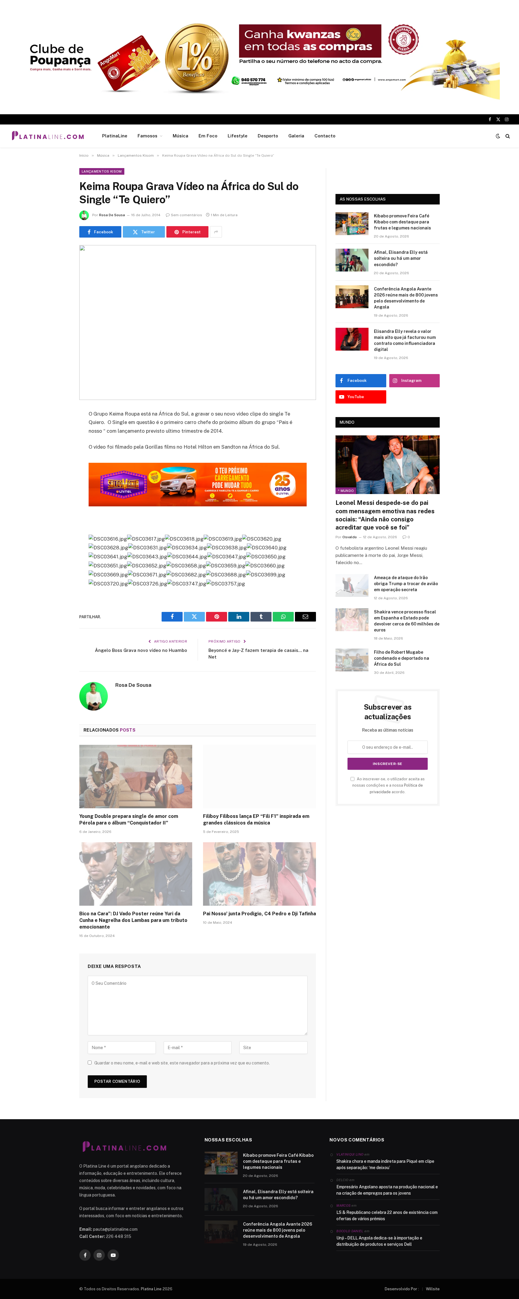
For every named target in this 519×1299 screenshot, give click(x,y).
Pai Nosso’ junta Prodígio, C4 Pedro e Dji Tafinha (259, 914)
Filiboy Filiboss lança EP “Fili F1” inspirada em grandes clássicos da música (256, 819)
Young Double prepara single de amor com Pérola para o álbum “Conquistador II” (128, 819)
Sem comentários (186, 215)
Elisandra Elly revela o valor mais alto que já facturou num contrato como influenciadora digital (405, 340)
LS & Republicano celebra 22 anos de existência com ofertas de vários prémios (387, 1215)
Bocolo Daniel (349, 1231)
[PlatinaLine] (47, 135)
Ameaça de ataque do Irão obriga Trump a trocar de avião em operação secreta (406, 583)
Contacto (324, 135)
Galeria (296, 135)
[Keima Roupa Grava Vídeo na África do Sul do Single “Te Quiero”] (197, 322)
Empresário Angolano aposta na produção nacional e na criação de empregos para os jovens (387, 1190)
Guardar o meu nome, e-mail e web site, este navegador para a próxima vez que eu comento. (182, 1063)
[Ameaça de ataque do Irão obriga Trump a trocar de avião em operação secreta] (352, 585)
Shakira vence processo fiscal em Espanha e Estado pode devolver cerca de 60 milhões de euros (406, 621)
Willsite (433, 1289)
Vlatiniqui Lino (349, 1154)
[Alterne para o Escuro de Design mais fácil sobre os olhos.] (498, 136)
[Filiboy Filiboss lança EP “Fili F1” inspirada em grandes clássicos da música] (259, 777)
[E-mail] (58, 491)
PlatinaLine (114, 135)
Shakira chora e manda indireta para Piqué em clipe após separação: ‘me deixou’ (385, 1164)
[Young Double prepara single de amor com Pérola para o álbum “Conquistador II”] (135, 777)
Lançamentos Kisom (102, 171)
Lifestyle (237, 135)
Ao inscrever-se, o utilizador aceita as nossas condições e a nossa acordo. (388, 785)
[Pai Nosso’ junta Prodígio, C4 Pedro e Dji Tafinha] (259, 874)
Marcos (343, 1205)
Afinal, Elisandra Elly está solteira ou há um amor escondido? (401, 258)
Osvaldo (349, 537)
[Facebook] (58, 430)
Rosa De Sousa (112, 215)
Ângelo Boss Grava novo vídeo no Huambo (141, 650)
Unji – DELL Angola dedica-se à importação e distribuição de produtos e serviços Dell (379, 1241)
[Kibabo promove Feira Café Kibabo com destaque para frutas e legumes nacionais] (352, 223)
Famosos (147, 135)
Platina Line (151, 1289)
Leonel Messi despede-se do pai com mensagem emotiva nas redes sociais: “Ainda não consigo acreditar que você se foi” (385, 515)
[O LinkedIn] (58, 460)
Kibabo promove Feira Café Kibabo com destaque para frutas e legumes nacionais (402, 221)
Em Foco (208, 135)
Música (180, 135)
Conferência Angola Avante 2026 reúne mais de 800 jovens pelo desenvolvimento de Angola (406, 298)
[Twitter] (58, 445)
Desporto (268, 135)
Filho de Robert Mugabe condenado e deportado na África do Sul (401, 658)
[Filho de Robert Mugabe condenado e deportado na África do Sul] (352, 660)
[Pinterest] (58, 476)
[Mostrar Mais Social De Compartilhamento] (216, 232)
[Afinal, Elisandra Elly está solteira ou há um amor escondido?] (352, 260)
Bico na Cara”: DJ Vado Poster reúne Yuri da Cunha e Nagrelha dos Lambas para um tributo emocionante (133, 920)
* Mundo (346, 491)
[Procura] (507, 136)
